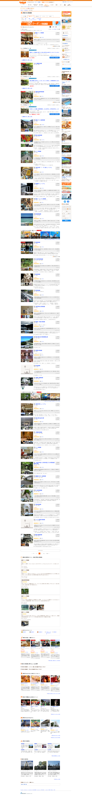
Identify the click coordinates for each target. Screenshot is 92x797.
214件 (42, 218)
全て (25, 19)
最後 (47, 553)
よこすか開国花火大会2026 (54, 706)
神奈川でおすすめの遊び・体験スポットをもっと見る (52, 239)
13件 (42, 421)
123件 (42, 326)
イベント (43, 16)
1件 (42, 381)
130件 (42, 37)
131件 (42, 408)
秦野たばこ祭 (43, 706)
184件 (42, 311)
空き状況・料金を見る (55, 57)
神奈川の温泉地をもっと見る (56, 755)
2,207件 (43, 139)
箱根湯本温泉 (50, 743)
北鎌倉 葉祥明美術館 (39, 91)
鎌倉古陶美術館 (38, 534)
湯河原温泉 (22, 743)
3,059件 (43, 124)
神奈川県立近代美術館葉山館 (41, 336)
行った (58, 34)
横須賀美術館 (38, 214)
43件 (42, 436)
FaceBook (68, 202)
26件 (42, 202)
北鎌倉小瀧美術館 (39, 377)
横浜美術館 (37, 274)
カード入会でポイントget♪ (66, 17)
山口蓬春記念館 (38, 63)
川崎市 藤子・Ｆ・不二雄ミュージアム (43, 167)
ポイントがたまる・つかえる (24, 8)
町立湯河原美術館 (39, 259)
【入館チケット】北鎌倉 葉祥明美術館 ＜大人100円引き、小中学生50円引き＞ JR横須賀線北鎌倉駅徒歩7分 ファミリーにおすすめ (44, 108)
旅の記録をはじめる (66, 59)
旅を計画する (65, 35)
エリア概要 (24, 16)
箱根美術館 (37, 242)
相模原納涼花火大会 (24, 706)
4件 (42, 369)
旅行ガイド (25, 6)
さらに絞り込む (39, 18)
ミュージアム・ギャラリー (32, 19)
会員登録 (39, 2)
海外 (65, 4)
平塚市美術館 (38, 504)
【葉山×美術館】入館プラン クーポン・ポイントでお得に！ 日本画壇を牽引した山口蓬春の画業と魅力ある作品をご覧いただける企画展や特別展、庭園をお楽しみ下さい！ (44, 80)
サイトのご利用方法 (65, 0)
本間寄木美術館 (38, 350)
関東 (29, 18)
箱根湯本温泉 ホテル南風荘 (35, 727)
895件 (27, 652)
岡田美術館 (37, 290)
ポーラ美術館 (38, 151)
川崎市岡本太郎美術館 (40, 306)
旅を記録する (65, 43)
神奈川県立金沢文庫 (39, 418)
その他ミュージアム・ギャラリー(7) (48, 633)
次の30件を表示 (40, 550)
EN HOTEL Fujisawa (44, 727)
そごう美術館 (38, 447)
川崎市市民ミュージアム (40, 404)
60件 (46, 729)
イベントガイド (38, 6)
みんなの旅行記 (46, 6)
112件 (42, 341)
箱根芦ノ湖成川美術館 (40, 321)
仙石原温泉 (22, 749)
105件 (47, 652)
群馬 (24, 784)
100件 (42, 188)
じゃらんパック (35, 5)
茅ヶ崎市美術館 (38, 490)
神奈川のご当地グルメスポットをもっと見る (53, 693)
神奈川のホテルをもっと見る (56, 735)
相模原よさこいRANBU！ (34, 706)
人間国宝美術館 (38, 432)
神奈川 (33, 18)
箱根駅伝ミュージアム (40, 183)
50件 (42, 263)
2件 (42, 538)
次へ (44, 553)
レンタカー (52, 4)
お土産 (50, 16)
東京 (26, 784)
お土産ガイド (42, 6)
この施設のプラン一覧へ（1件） (27, 88)
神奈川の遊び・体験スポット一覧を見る (54, 660)
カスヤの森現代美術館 (40, 519)
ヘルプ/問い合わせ (70, 0)
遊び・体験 (41, 4)
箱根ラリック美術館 (39, 32)
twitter (65, 202)
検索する (66, 68)
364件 (42, 278)
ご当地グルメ (37, 16)
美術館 (40, 19)
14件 (42, 523)
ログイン (36, 2)
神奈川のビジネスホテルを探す (55, 737)
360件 (37, 729)
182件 (42, 467)
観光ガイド (29, 6)
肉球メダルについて (68, 52)
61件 (42, 96)
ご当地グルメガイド (33, 6)
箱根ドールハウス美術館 (40, 198)
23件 (42, 479)
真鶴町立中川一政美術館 (40, 476)
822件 (42, 172)
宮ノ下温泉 (49, 749)
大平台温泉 (36, 749)
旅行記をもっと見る (57, 779)
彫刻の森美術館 (38, 135)
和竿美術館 (37, 365)
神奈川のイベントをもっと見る (55, 714)
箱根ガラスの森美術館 (40, 120)
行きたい (58, 32)
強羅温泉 (35, 743)
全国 (25, 18)
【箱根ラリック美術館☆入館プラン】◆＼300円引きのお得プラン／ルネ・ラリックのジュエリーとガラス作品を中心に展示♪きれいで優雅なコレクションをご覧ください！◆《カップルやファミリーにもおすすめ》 (44, 52)
